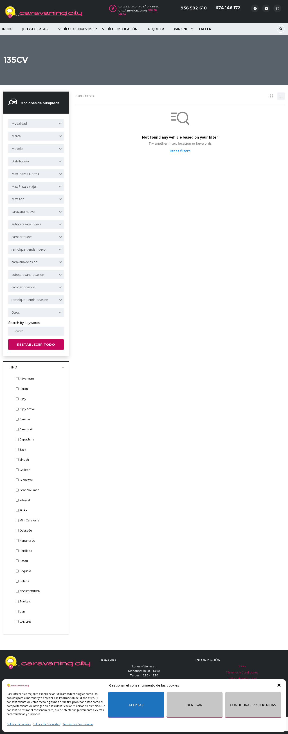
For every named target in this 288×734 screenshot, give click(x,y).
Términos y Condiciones (78, 724)
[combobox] (36, 123)
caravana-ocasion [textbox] (24, 262)
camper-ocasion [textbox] (23, 287)
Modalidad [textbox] (19, 123)
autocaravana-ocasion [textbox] (27, 274)
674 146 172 (228, 7)
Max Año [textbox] (18, 199)
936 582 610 (194, 8)
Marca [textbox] (16, 136)
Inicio (242, 666)
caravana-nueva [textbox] (23, 211)
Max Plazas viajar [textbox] (24, 186)
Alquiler (155, 29)
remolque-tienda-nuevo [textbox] (28, 249)
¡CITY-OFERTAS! (35, 29)
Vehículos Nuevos (75, 29)
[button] (279, 685)
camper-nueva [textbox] (21, 237)
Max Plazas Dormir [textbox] (25, 174)
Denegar (194, 705)
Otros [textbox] (15, 312)
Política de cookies (19, 724)
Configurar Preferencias (253, 705)
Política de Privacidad (46, 724)
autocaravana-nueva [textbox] (26, 224)
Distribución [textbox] (20, 161)
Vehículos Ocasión (119, 29)
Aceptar (136, 705)
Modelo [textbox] (17, 148)
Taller (204, 29)
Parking (181, 29)
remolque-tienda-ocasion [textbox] (29, 300)
